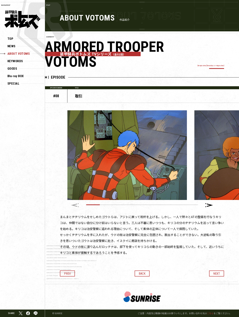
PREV (67, 273)
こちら (210, 313)
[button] (209, 205)
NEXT (216, 273)
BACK (142, 273)
